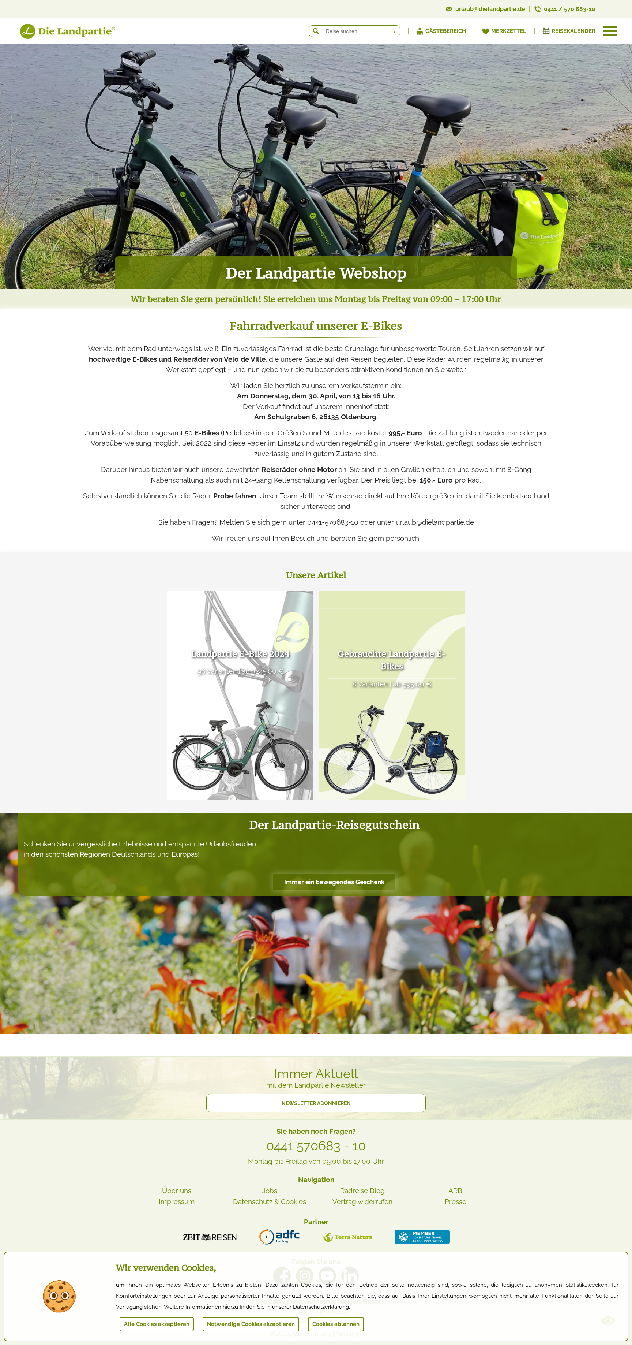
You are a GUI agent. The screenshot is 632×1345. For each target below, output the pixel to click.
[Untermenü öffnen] (610, 31)
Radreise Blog (362, 1190)
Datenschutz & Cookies (269, 1201)
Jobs (269, 1190)
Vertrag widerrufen (362, 1201)
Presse (455, 1201)
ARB (455, 1190)
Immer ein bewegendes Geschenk (334, 882)
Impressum (177, 1201)
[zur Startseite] (58, 33)
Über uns (176, 1190)
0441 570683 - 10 (316, 1146)
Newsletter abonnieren (316, 1103)
